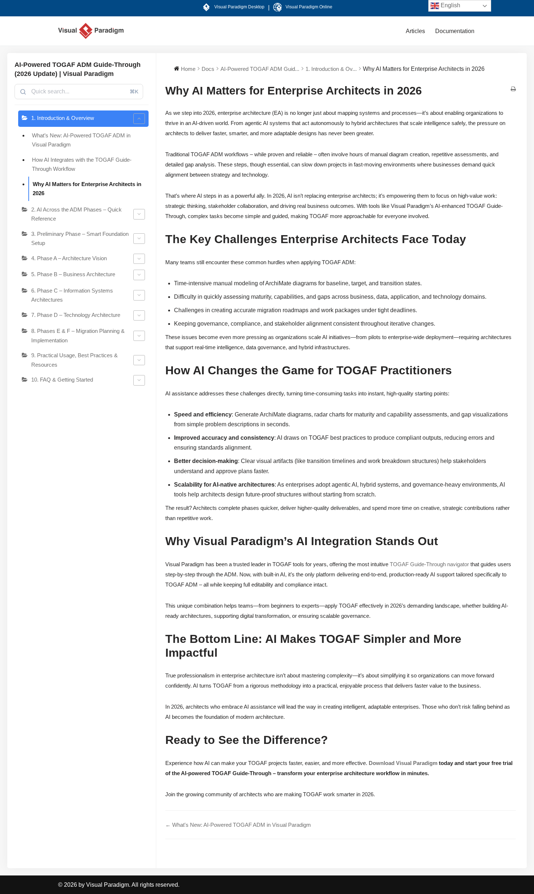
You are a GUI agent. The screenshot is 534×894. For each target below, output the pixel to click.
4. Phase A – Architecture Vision (69, 258)
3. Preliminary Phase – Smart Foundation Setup (80, 238)
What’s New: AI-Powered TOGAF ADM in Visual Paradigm (81, 140)
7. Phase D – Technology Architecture (75, 315)
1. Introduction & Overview (62, 118)
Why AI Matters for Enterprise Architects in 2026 (87, 189)
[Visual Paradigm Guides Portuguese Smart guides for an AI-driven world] (91, 31)
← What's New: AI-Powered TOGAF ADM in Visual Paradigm (238, 825)
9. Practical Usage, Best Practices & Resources (74, 360)
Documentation (454, 31)
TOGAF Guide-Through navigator (429, 564)
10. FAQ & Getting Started (62, 379)
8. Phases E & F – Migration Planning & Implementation (78, 335)
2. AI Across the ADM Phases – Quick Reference (76, 214)
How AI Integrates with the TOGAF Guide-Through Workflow (82, 164)
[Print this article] (513, 89)
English (449, 5)
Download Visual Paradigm (403, 763)
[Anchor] (468, 241)
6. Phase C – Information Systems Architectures (72, 295)
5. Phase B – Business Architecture (73, 274)
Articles (415, 31)
